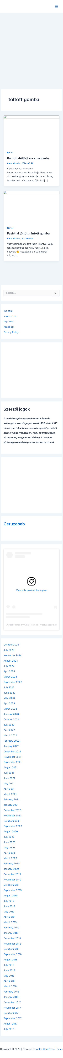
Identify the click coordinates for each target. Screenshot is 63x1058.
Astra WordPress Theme (49, 1049)
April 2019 (9, 916)
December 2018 (12, 938)
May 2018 (9, 975)
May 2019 (9, 911)
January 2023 (11, 714)
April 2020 (9, 853)
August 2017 (10, 1023)
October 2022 (11, 719)
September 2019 (13, 890)
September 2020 (13, 826)
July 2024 (9, 666)
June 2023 (9, 692)
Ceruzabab (14, 523)
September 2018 (13, 954)
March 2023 (10, 708)
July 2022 (9, 724)
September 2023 (13, 682)
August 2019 (10, 895)
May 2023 (9, 698)
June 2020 (9, 842)
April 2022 (9, 730)
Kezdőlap (9, 326)
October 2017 (11, 1012)
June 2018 (9, 970)
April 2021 (9, 788)
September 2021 (13, 762)
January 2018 (11, 997)
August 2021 (10, 767)
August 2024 (11, 660)
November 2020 (12, 815)
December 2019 (12, 874)
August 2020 (11, 831)
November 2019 (12, 879)
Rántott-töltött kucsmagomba (28, 158)
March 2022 (10, 735)
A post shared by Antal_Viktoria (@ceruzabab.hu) (31, 624)
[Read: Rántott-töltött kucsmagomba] (31, 131)
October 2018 (11, 948)
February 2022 (12, 740)
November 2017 (12, 1007)
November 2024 (12, 655)
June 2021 (9, 778)
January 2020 (11, 868)
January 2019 (11, 933)
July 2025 (9, 650)
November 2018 (12, 943)
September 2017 (12, 1018)
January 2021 (11, 804)
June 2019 (9, 906)
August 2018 (10, 959)
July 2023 (9, 687)
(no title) (8, 310)
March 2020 (10, 858)
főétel (10, 152)
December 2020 (12, 810)
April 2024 (9, 671)
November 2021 (12, 756)
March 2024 (10, 676)
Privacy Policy (11, 332)
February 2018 (11, 991)
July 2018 (9, 965)
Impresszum (10, 316)
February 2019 (11, 927)
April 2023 (9, 703)
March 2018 (10, 986)
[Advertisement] (31, 46)
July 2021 (9, 772)
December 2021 (12, 751)
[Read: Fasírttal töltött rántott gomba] (31, 206)
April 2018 (9, 980)
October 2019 (11, 884)
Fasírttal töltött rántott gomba (28, 233)
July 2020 (9, 836)
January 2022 (11, 746)
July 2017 (9, 1029)
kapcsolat (9, 321)
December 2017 (12, 1002)
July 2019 (9, 900)
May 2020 (9, 847)
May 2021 (9, 783)
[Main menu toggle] (56, 6)
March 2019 (10, 922)
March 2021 (10, 794)
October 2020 (11, 820)
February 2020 (12, 863)
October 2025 (11, 644)
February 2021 (11, 799)
